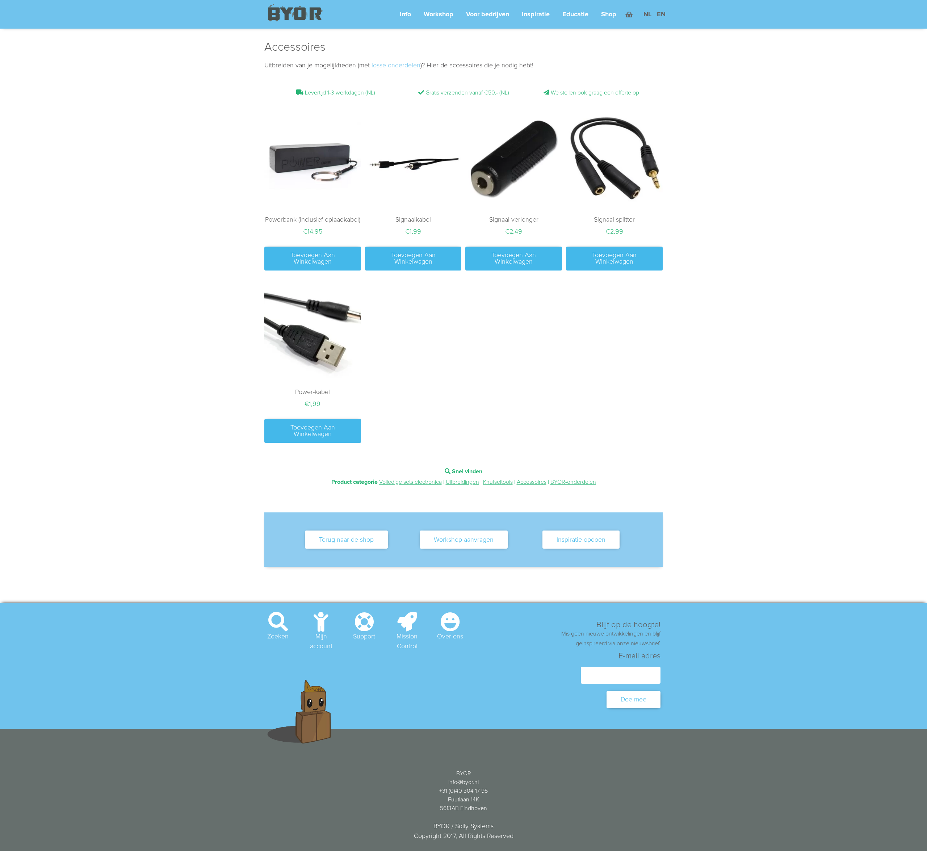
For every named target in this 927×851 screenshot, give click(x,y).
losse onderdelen (396, 65)
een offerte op (621, 93)
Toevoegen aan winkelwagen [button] (312, 258)
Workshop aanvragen (464, 540)
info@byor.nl (463, 782)
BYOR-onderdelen (573, 482)
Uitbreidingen (462, 482)
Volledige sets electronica (410, 482)
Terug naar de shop (346, 540)
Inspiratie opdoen (581, 540)
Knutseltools (498, 482)
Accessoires (531, 482)
